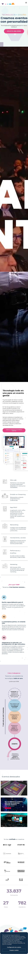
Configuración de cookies (14, 947)
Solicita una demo (14, 31)
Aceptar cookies (14, 950)
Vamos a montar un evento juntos (14, 430)
